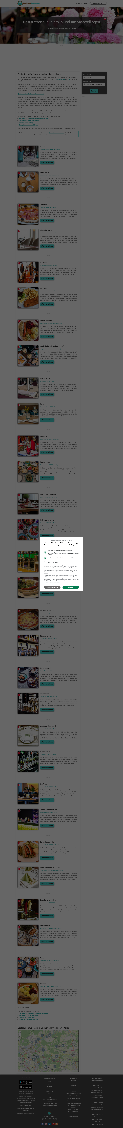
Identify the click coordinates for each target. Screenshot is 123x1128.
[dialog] (61, 564)
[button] (61, 562)
